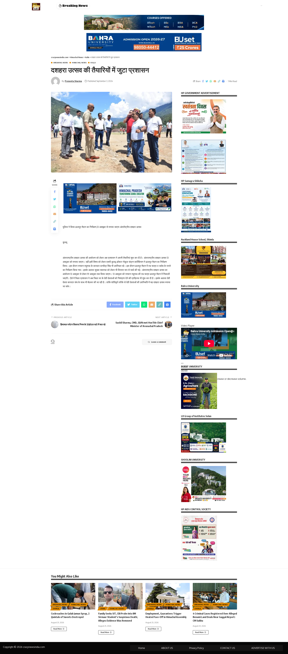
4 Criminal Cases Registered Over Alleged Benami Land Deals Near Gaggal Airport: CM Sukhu (146, 6)
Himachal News (79, 62)
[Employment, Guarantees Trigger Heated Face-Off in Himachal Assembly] (168, 596)
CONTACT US (227, 647)
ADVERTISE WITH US (263, 647)
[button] (261, 5)
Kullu (93, 62)
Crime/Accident (117, 609)
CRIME (102, 609)
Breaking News (61, 62)
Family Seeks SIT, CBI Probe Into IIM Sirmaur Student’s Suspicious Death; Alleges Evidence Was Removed (118, 617)
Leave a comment (158, 342)
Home (141, 647)
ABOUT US (167, 647)
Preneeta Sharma (73, 81)
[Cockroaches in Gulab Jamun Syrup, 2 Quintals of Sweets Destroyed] (73, 596)
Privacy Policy (196, 647)
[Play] (182, 363)
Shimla (56, 609)
